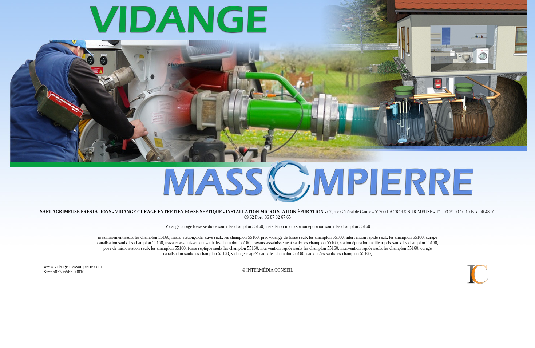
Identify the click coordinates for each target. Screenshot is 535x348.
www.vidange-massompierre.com (73, 266)
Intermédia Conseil (269, 270)
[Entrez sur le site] (267, 100)
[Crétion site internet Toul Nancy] (477, 275)
